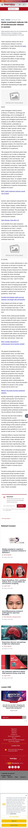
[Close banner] (26, 2)
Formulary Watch (6, 518)
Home (3, 777)
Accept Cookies (14, 825)
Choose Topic (12, 9)
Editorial (14, 732)
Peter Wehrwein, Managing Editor (12, 617)
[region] (14, 810)
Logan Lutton (7, 586)
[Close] (26, 795)
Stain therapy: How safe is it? (10, 220)
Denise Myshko (7, 555)
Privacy (14, 738)
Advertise (14, 731)
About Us (14, 729)
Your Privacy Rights (14, 741)
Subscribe (20, 506)
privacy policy (8, 510)
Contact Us (14, 734)
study (24, 46)
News (16, 777)
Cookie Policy (13, 813)
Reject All (14, 821)
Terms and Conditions (14, 736)
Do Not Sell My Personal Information (14, 740)
